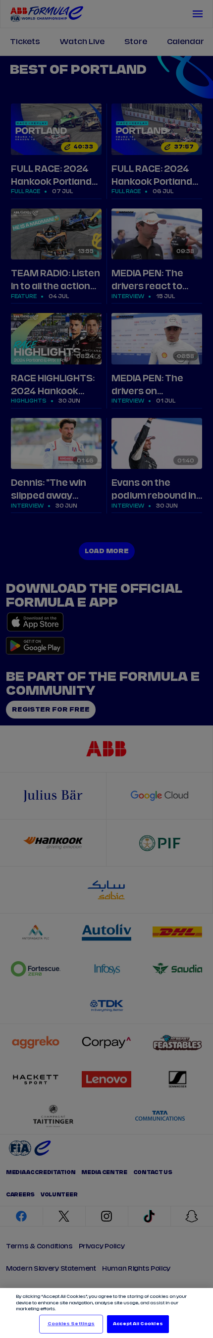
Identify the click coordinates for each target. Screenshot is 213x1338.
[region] (106, 1313)
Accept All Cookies (137, 1324)
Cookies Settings (71, 1324)
